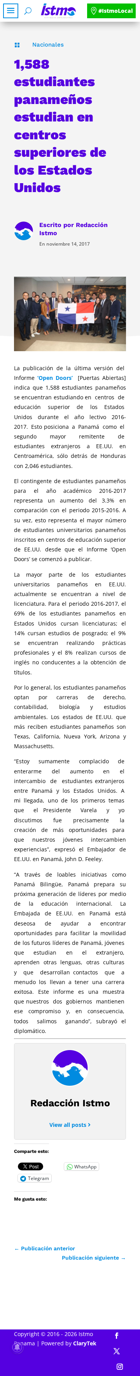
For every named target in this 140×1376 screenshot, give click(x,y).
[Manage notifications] (17, 1347)
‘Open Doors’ (55, 377)
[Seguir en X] (116, 1351)
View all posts (68, 1124)
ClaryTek (84, 1343)
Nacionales (48, 44)
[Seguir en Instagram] (120, 1366)
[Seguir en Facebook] (116, 1335)
